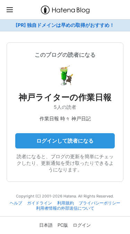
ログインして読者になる (65, 140)
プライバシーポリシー (99, 203)
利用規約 (65, 203)
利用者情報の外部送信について (65, 208)
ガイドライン (39, 203)
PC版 (63, 225)
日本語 (46, 225)
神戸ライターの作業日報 (65, 97)
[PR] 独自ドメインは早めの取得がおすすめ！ (65, 25)
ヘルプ (16, 203)
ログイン (82, 225)
